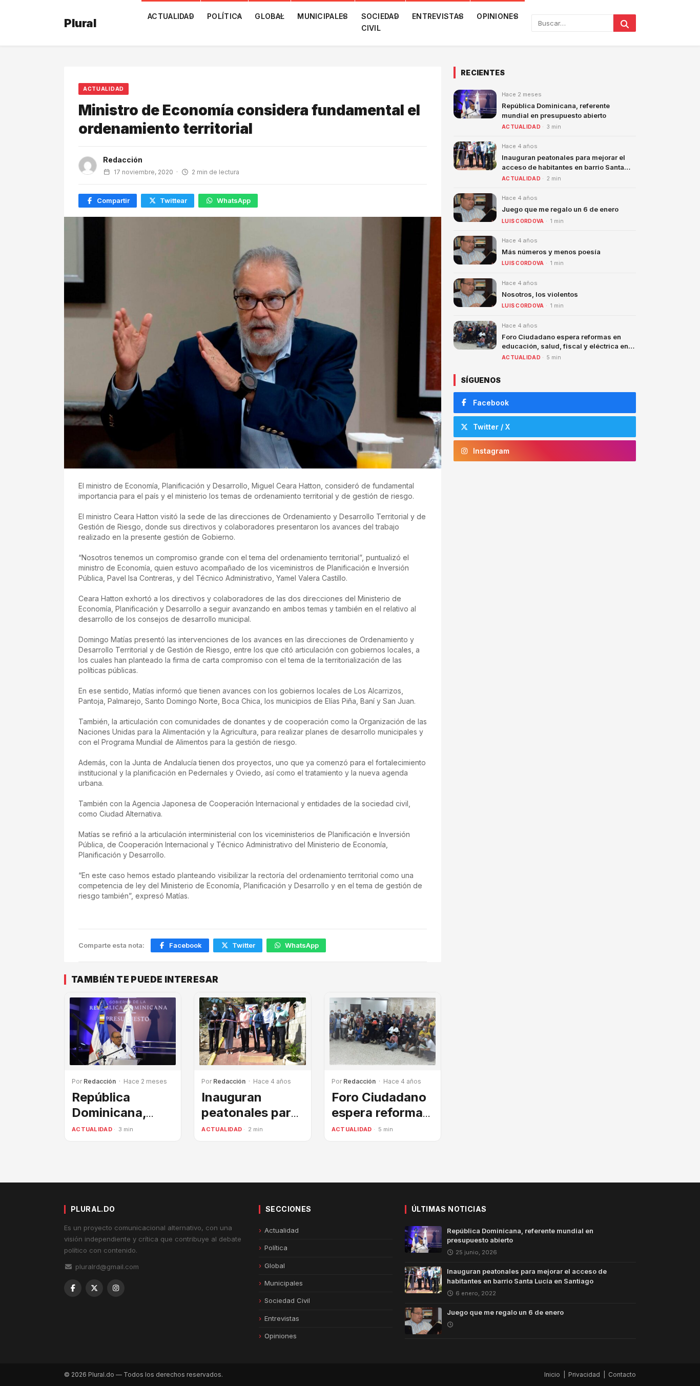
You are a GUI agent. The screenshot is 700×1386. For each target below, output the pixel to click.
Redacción (122, 159)
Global (269, 16)
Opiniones (498, 16)
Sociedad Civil (380, 22)
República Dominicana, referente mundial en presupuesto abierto (520, 1235)
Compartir (113, 200)
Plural (80, 23)
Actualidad (171, 16)
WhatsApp (234, 200)
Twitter (243, 945)
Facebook (185, 945)
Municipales (322, 16)
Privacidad (584, 1374)
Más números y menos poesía (551, 252)
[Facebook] (72, 1288)
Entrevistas (438, 16)
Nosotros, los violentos (540, 294)
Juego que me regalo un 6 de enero (560, 209)
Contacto (622, 1374)
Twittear (173, 200)
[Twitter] (94, 1288)
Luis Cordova (523, 221)
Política (224, 16)
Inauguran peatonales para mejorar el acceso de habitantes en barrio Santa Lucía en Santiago (563, 166)
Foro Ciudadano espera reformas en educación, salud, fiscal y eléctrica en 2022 (565, 346)
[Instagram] (116, 1288)
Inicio (552, 1374)
